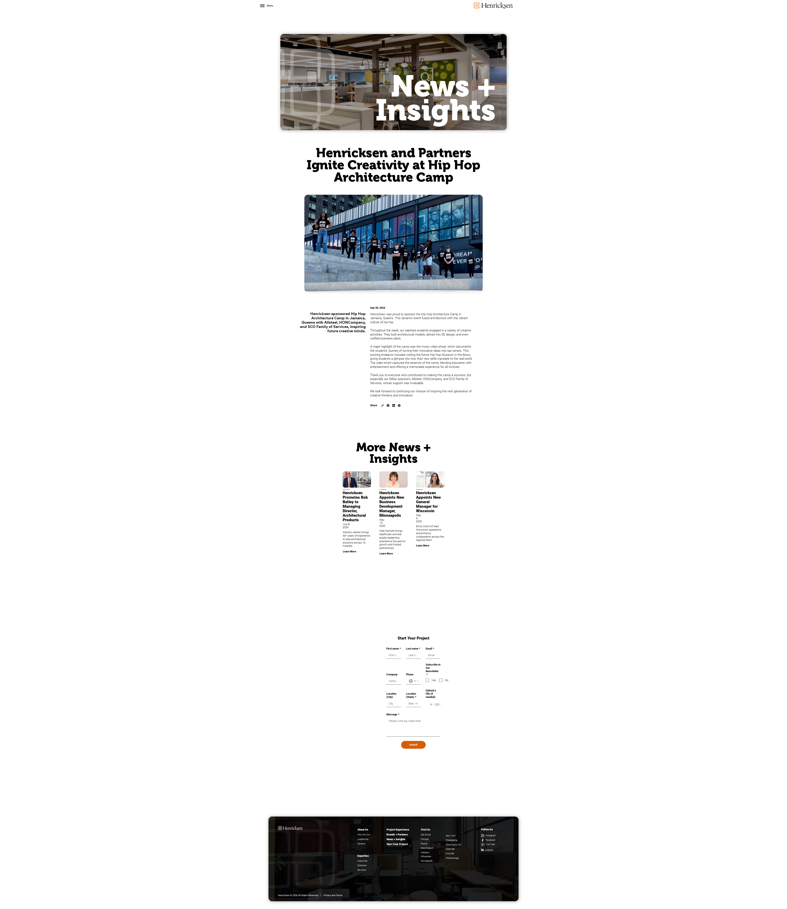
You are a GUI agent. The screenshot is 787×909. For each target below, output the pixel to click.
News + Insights (396, 839)
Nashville (450, 849)
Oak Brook (426, 834)
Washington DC (453, 844)
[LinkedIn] (393, 405)
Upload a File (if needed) (431, 694)
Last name (413, 648)
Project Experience (398, 829)
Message (392, 714)
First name (393, 648)
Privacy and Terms (333, 895)
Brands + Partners (397, 834)
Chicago (425, 839)
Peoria (424, 843)
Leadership (362, 839)
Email (430, 648)
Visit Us (425, 829)
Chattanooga (452, 858)
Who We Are (363, 834)
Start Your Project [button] (397, 844)
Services (361, 870)
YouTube (490, 844)
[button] (266, 6)
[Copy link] (382, 405)
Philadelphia (451, 840)
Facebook (490, 840)
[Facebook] (388, 405)
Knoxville (450, 853)
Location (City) (391, 695)
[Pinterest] (399, 405)
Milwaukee (426, 856)
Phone (409, 674)
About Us (362, 829)
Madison (425, 852)
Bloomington (427, 848)
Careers (361, 843)
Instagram (491, 835)
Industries (362, 861)
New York (450, 835)
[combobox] (413, 703)
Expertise (363, 855)
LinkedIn (489, 850)
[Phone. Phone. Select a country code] (412, 681)
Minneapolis (427, 861)
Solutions (362, 865)
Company (392, 674)
